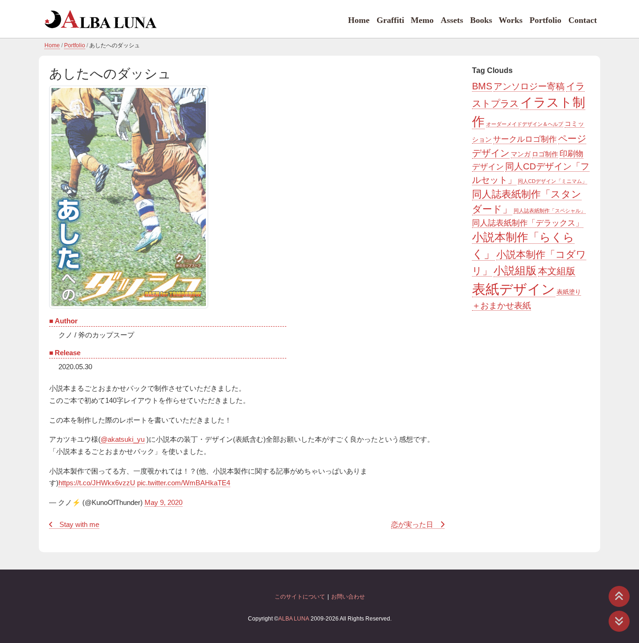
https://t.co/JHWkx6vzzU (96, 483)
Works (511, 20)
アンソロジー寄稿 (529, 86)
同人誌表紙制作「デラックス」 (527, 223)
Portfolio (545, 20)
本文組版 (556, 271)
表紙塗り (569, 291)
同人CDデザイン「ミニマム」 (552, 181)
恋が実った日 (412, 524)
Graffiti (390, 20)
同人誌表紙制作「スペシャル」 (550, 210)
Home (359, 20)
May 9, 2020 (163, 502)
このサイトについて (300, 596)
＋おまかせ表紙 (501, 305)
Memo (422, 20)
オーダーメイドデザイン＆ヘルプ (524, 124)
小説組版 (515, 271)
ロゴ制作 (545, 154)
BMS (482, 86)
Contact (582, 20)
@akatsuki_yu (123, 439)
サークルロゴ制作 (525, 139)
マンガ (520, 154)
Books (481, 20)
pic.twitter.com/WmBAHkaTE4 (183, 483)
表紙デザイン (513, 289)
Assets (452, 20)
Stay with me (79, 524)
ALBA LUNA (293, 618)
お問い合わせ (348, 596)
